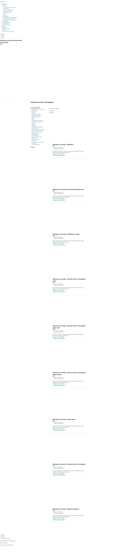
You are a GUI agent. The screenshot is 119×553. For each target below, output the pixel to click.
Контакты (3, 37)
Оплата (2, 33)
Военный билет (5, 21)
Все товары (34, 110)
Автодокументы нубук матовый (10, 18)
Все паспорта (6, 8)
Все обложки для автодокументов (10, 17)
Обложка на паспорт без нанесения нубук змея (68, 189)
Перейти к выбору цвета (58, 155)
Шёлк (5, 13)
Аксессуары (3, 26)
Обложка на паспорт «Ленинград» (64, 419)
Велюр (5, 14)
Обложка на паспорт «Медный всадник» (66, 509)
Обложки (3, 3)
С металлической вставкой (37, 126)
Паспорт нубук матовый (8, 9)
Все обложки (4, 4)
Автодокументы (5, 16)
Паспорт (33, 112)
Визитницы (4, 27)
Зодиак (33, 123)
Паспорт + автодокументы (37, 131)
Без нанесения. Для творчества (10, 7)
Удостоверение (5, 23)
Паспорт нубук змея (7, 12)
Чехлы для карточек (36, 144)
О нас (2, 36)
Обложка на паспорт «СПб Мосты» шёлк (66, 234)
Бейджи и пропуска (6, 28)
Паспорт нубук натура (8, 11)
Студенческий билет (6, 22)
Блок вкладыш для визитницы (8, 31)
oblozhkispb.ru (2, 1)
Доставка (3, 35)
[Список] (52, 113)
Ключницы (4, 30)
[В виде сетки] (50, 113)
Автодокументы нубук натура (9, 19)
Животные (34, 125)
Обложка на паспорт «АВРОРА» (63, 144)
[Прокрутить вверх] (116, 547)
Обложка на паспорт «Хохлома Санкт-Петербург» (69, 464)
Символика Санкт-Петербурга (38, 120)
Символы (33, 124)
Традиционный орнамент (37, 121)
